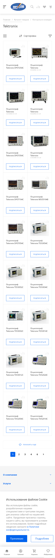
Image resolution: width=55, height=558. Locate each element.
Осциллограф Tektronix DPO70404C (36, 68)
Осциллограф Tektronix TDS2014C (39, 417)
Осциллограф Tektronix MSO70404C (36, 156)
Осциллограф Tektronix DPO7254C (15, 66)
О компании (10, 474)
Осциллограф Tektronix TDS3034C (39, 285)
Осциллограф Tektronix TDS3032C (14, 329)
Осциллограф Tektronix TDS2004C (14, 417)
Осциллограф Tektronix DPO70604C (36, 112)
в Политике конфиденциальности (22, 528)
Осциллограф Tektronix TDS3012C (14, 373)
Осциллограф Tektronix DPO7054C (15, 242)
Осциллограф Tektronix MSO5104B (39, 198)
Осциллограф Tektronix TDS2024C (39, 373)
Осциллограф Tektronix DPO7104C (15, 198)
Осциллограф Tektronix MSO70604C (12, 112)
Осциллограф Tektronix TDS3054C (39, 242)
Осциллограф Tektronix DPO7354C (15, 154)
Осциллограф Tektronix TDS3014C (39, 329)
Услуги (7, 483)
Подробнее (42, 538)
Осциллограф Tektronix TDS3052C (14, 285)
